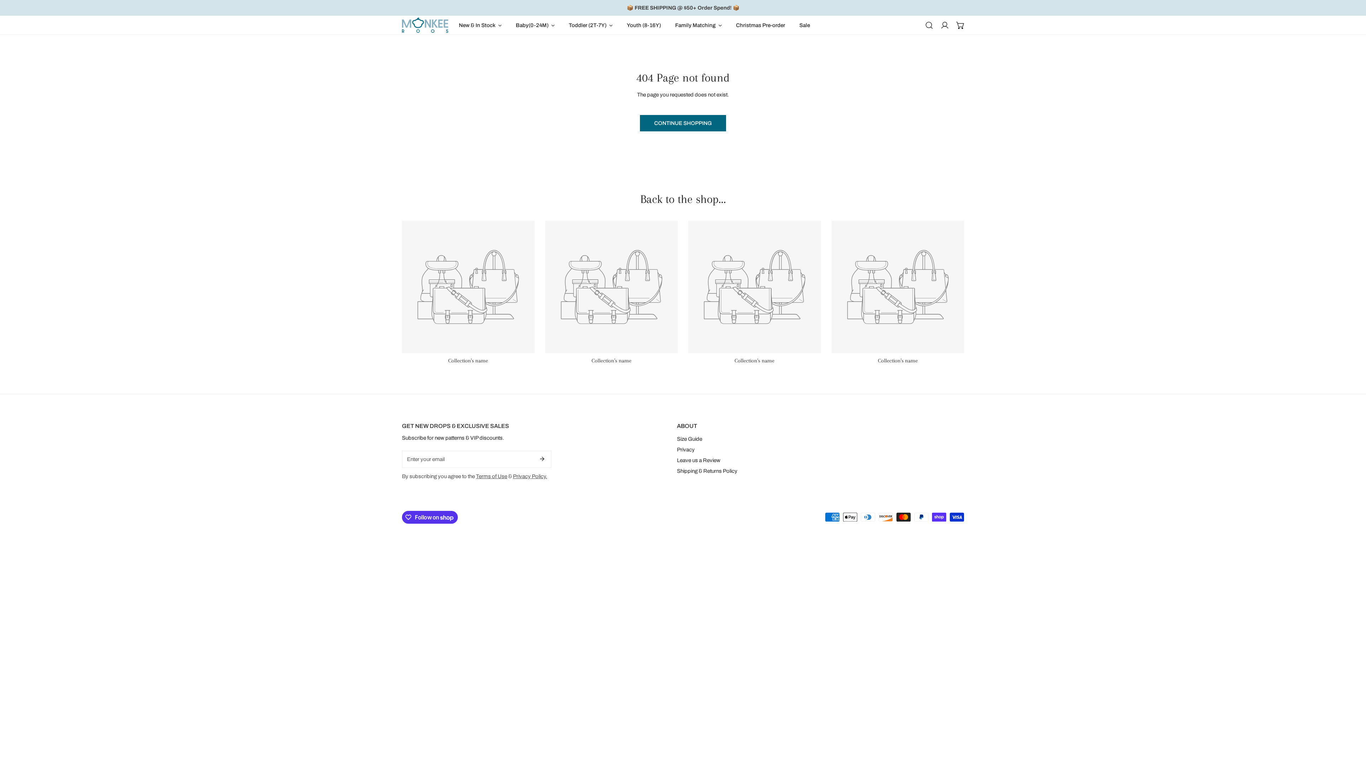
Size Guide (689, 439)
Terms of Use (491, 476)
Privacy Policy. (530, 476)
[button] (480, 25)
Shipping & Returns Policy (707, 471)
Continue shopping (683, 123)
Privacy (686, 449)
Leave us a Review (698, 460)
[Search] (929, 25)
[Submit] (542, 459)
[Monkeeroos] (425, 25)
